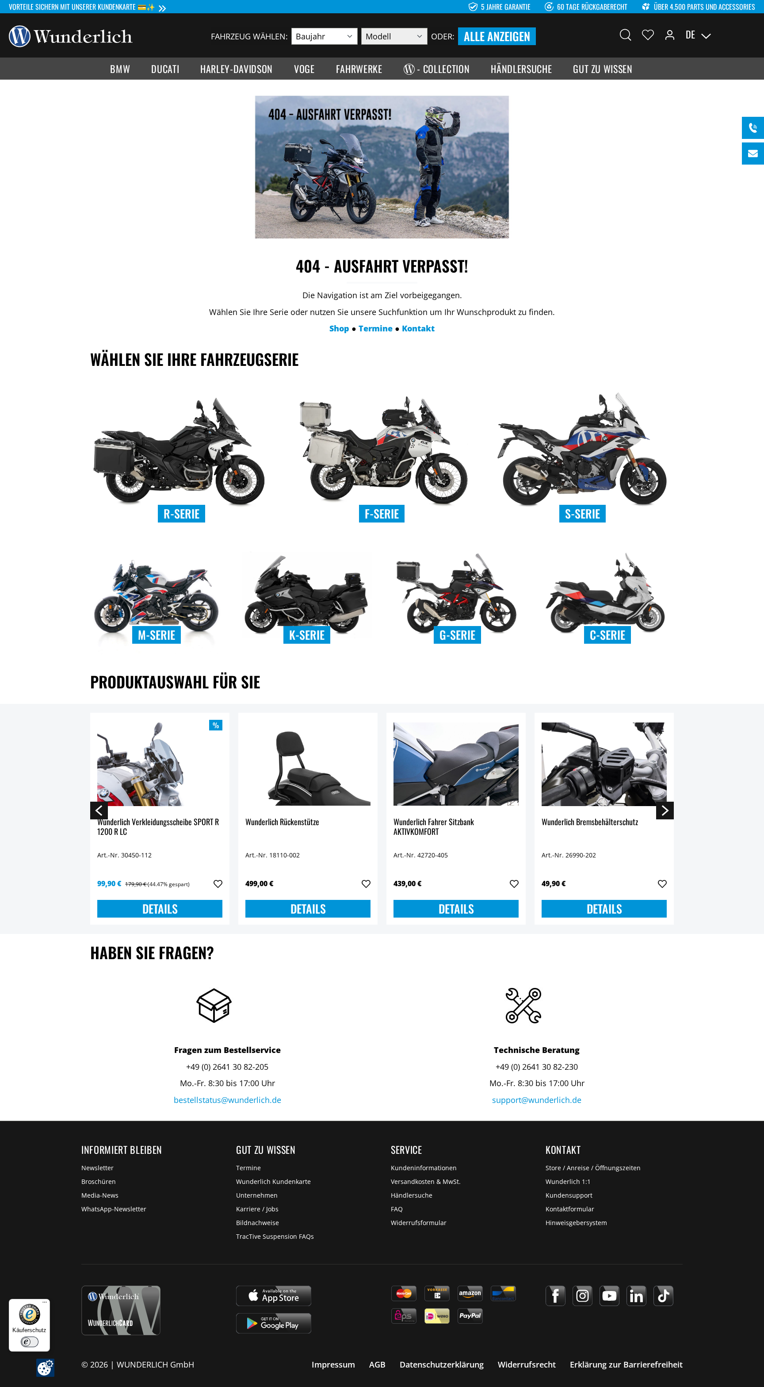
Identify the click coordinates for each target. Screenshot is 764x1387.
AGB (377, 1364)
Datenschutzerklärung (442, 1364)
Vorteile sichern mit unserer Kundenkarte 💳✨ (82, 6)
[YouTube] (609, 1296)
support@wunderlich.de (536, 1100)
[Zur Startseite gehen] (71, 35)
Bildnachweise (257, 1222)
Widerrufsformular (419, 1222)
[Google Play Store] (273, 1323)
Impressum (333, 1364)
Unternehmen (257, 1195)
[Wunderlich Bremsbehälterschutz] (604, 764)
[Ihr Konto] (669, 34)
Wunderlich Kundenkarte (273, 1181)
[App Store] (273, 1296)
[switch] (29, 1342)
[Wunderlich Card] (120, 1310)
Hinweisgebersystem (576, 1222)
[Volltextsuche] (626, 34)
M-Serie (156, 634)
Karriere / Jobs (257, 1209)
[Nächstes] (665, 810)
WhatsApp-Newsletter (113, 1209)
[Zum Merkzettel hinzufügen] (218, 884)
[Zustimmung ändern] (45, 1368)
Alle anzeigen (497, 36)
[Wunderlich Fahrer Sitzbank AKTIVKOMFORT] (456, 764)
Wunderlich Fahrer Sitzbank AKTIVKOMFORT (433, 827)
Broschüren (98, 1181)
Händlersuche (411, 1195)
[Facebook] (555, 1296)
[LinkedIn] (636, 1296)
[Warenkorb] (750, 34)
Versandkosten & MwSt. (426, 1181)
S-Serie (582, 513)
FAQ (397, 1209)
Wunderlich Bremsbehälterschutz (590, 822)
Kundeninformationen (424, 1168)
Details (160, 908)
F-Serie (382, 513)
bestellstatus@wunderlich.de (227, 1100)
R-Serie (181, 513)
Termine (248, 1168)
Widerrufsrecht (527, 1364)
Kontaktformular (570, 1209)
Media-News (99, 1195)
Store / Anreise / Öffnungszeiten (593, 1168)
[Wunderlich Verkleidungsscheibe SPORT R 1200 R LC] (159, 764)
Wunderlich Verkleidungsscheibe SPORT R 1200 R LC (158, 827)
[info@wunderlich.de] (753, 153)
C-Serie (607, 634)
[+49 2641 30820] (753, 128)
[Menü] (44, 1304)
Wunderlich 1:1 (568, 1181)
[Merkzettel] (648, 34)
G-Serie (457, 634)
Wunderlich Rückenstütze (282, 822)
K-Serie (307, 634)
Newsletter (97, 1168)
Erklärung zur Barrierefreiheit (626, 1364)
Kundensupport (569, 1195)
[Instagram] (582, 1296)
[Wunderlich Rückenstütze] (308, 764)
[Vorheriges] (99, 810)
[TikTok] (663, 1296)
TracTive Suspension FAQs (275, 1236)
